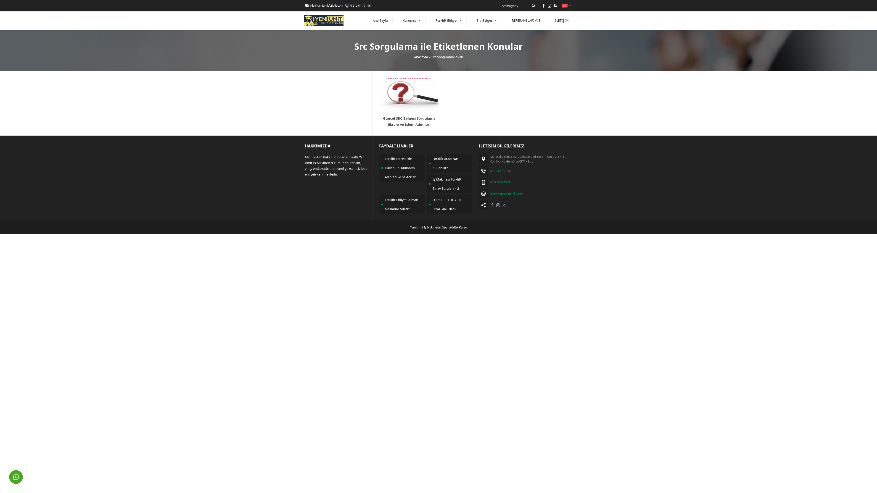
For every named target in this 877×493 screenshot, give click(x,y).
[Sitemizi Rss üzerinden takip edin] (555, 6)
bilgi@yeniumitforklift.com (326, 6)
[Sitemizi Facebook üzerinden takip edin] (543, 6)
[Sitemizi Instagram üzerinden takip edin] (549, 6)
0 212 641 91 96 (360, 6)
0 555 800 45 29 (500, 182)
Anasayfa (421, 57)
